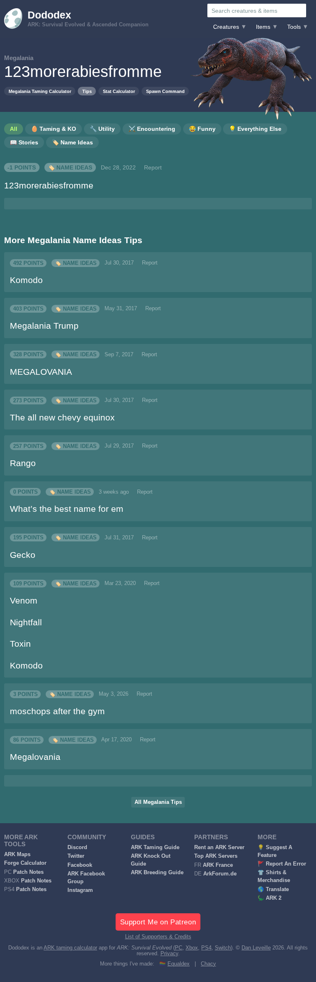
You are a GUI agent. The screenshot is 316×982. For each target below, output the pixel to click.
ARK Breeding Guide (157, 872)
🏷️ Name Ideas (70, 167)
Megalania (18, 57)
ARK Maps (17, 854)
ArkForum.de (220, 874)
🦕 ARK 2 (269, 898)
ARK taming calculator (70, 948)
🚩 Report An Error (282, 864)
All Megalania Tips (158, 802)
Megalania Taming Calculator (40, 91)
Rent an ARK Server (219, 847)
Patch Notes (28, 872)
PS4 (206, 948)
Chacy (208, 964)
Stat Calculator (119, 91)
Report (153, 167)
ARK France (218, 865)
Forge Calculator (25, 863)
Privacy (169, 953)
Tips (87, 91)
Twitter (75, 856)
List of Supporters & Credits (158, 937)
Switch (223, 948)
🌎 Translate (273, 889)
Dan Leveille (256, 948)
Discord (77, 847)
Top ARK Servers (215, 856)
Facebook (79, 865)
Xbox (192, 948)
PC (178, 948)
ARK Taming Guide (155, 847)
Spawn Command (165, 91)
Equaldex (178, 964)
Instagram (80, 890)
